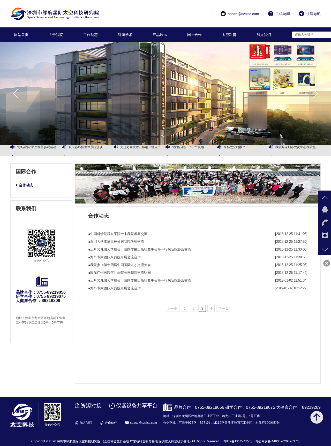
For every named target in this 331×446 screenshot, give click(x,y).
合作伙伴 (111, 423)
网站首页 (21, 35)
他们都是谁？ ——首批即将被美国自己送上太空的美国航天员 (143, 150)
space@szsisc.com (143, 423)
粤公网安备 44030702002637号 (277, 441)
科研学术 (125, 35)
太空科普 (229, 35)
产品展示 (160, 35)
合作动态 (26, 185)
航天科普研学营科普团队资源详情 (39, 150)
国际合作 (194, 35)
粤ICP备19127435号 (237, 441)
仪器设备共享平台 (136, 405)
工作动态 (90, 35)
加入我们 (264, 35)
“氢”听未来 (179, 150)
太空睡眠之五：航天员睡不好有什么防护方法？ (298, 150)
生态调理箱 (231, 150)
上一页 (172, 309)
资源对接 (91, 405)
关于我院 (56, 35)
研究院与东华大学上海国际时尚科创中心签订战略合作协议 (91, 150)
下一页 (224, 309)
